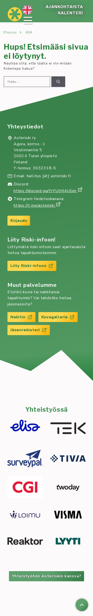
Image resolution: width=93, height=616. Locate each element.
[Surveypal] (25, 459)
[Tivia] (68, 459)
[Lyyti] (68, 542)
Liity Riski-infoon (28, 265)
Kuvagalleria (54, 317)
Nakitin (18, 317)
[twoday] (68, 488)
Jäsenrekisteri (25, 330)
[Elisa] (25, 429)
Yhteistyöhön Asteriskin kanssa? (46, 576)
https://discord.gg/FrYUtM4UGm (46, 191)
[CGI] (25, 487)
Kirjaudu (18, 220)
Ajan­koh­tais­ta (64, 6)
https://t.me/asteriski (35, 205)
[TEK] (68, 429)
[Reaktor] (25, 541)
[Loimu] (25, 515)
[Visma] (68, 515)
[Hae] (58, 81)
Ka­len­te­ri (70, 13)
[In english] (27, 10)
